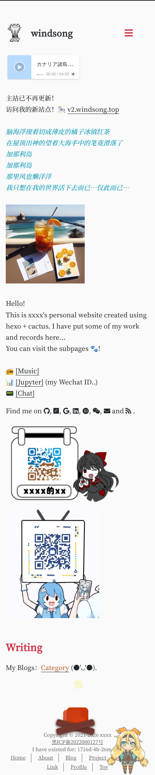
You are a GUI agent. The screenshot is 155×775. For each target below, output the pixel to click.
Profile (79, 767)
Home (18, 757)
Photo (126, 757)
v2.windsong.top (93, 109)
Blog (71, 757)
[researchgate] (56, 410)
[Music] (27, 370)
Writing (24, 647)
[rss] (129, 410)
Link (52, 767)
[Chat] (25, 393)
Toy (103, 767)
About (45, 757)
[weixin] (96, 410)
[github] (47, 410)
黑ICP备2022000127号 (77, 742)
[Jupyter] (29, 382)
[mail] (107, 410)
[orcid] (86, 410)
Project (97, 757)
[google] (66, 410)
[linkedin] (76, 410)
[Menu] (129, 34)
